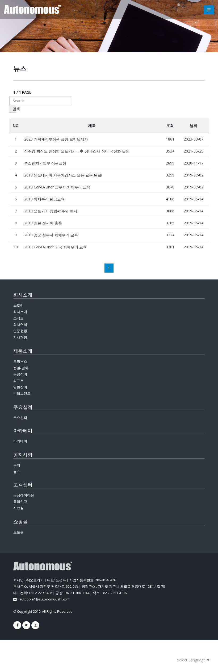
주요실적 (20, 417)
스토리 (18, 305)
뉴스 (16, 472)
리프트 (18, 380)
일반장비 (20, 387)
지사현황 (20, 337)
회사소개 (20, 312)
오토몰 (18, 532)
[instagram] (35, 625)
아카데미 (20, 441)
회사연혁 (20, 324)
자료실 (18, 508)
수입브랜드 (22, 393)
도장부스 (20, 361)
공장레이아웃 (23, 495)
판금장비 (20, 374)
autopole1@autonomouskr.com (44, 599)
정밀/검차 (20, 368)
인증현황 (20, 331)
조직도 (18, 318)
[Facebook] (17, 625)
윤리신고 (20, 501)
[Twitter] (26, 625)
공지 (16, 465)
